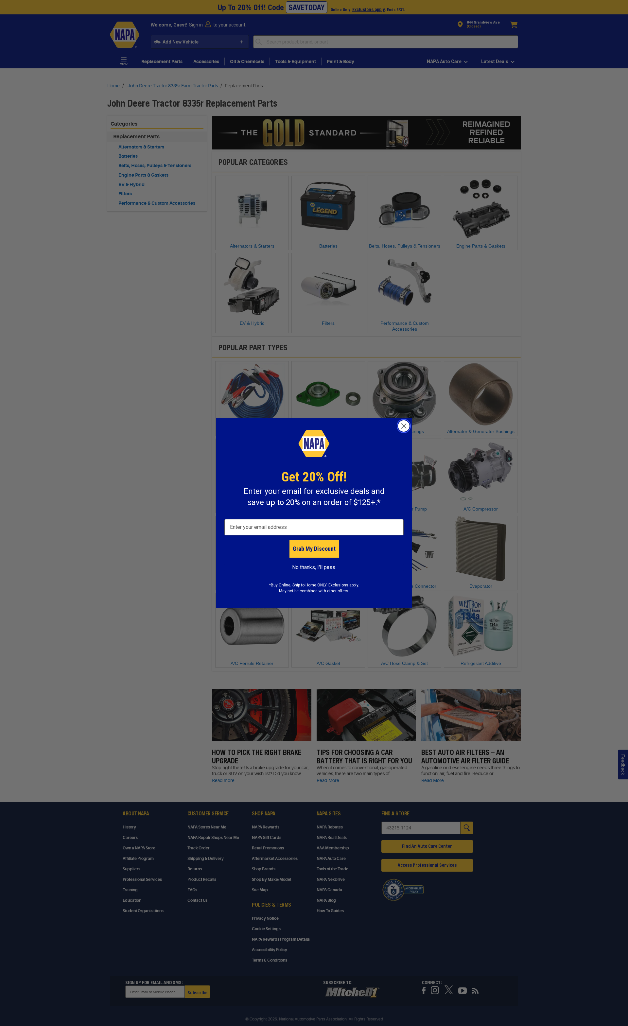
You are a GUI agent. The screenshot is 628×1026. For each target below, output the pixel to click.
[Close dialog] (404, 426)
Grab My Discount (314, 548)
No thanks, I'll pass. (314, 567)
